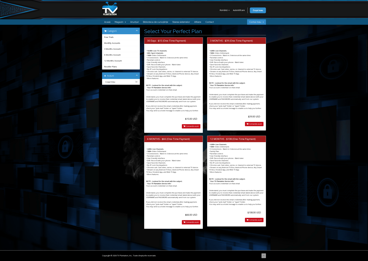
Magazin (119, 22)
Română (224, 10)
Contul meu (255, 22)
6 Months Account (112, 55)
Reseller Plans (110, 66)
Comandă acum (192, 126)
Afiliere (197, 22)
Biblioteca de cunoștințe (155, 22)
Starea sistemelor (181, 22)
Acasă (107, 22)
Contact (209, 22)
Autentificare (239, 10)
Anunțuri (134, 22)
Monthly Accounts (112, 43)
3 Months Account (112, 49)
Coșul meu (258, 10)
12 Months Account (113, 60)
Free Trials (109, 37)
